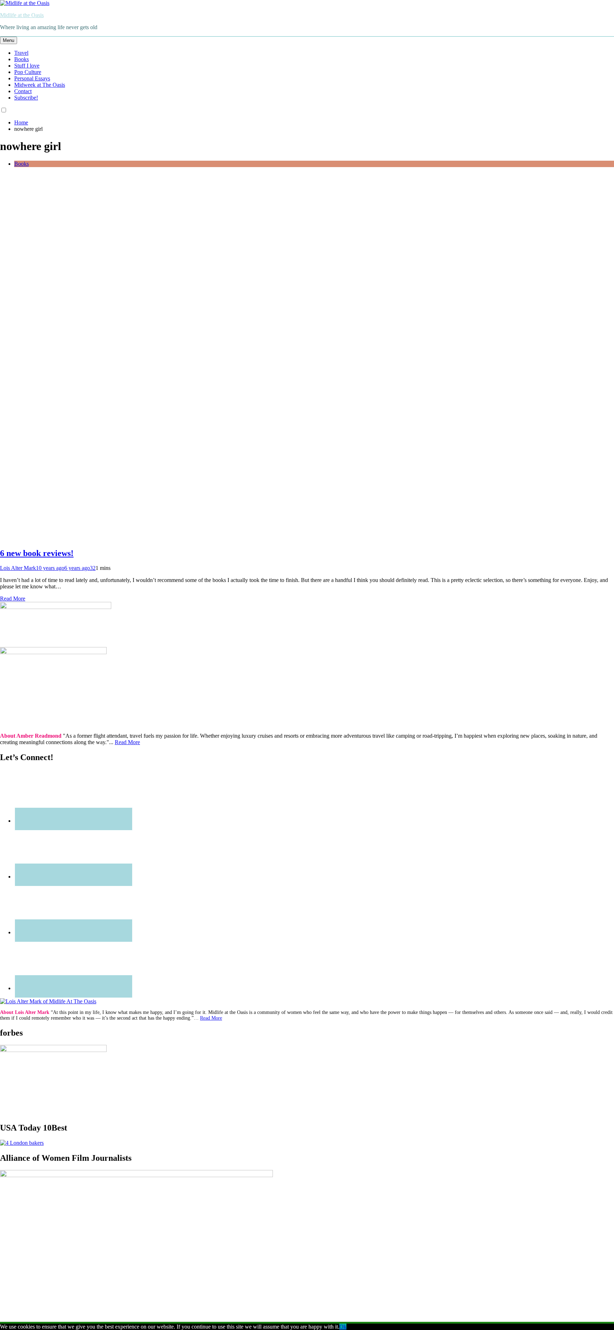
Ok (342, 1327)
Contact (23, 91)
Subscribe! (26, 98)
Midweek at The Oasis (39, 85)
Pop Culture (27, 72)
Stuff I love (26, 66)
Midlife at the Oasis (22, 15)
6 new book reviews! (37, 553)
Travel (21, 53)
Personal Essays (32, 78)
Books (21, 59)
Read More (12, 598)
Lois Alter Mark (18, 568)
